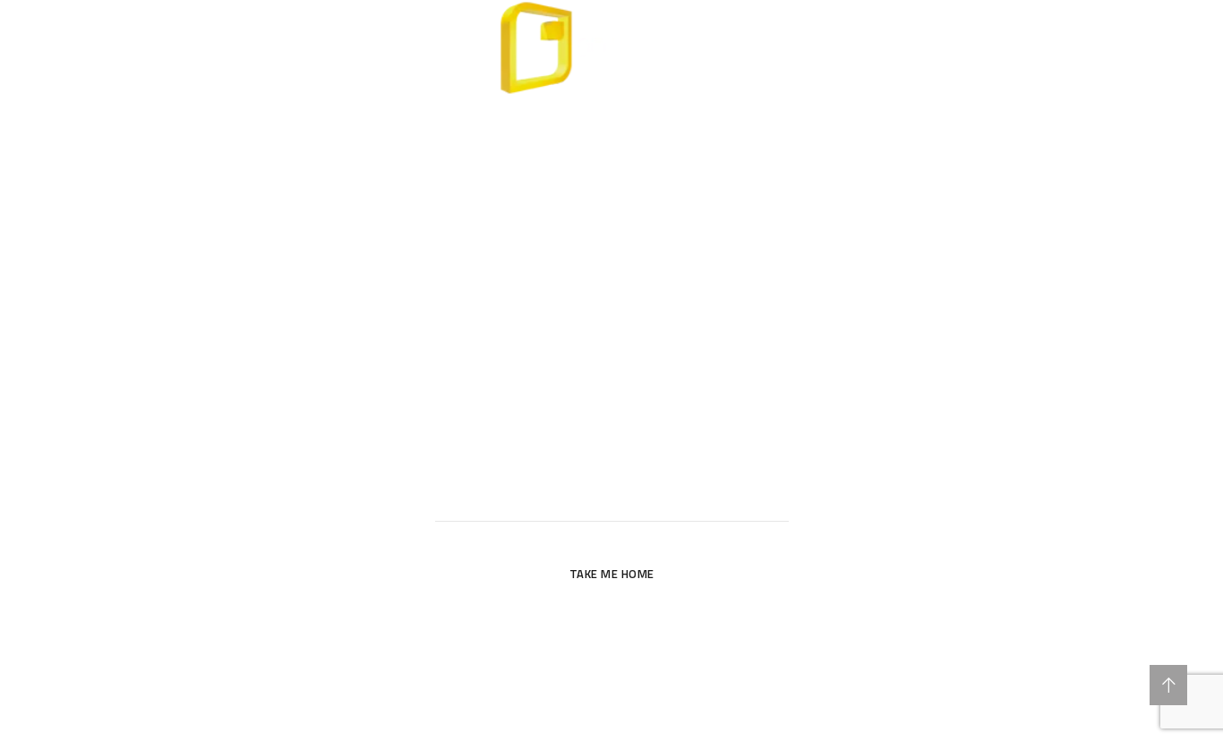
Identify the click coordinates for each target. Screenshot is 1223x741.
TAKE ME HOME (611, 574)
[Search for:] (612, 499)
